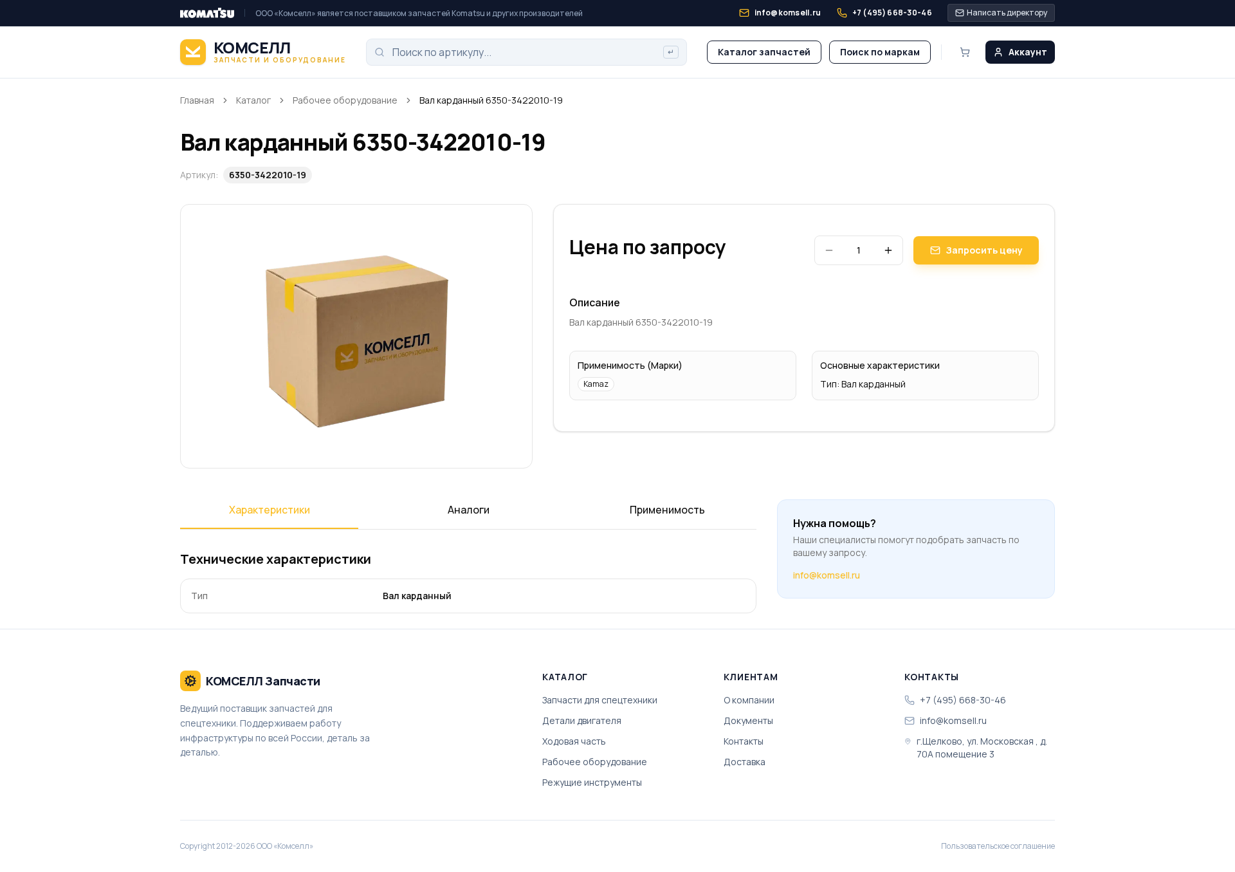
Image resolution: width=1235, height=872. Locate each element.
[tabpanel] (468, 581)
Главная (197, 100)
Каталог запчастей (764, 52)
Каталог (253, 100)
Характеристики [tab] (269, 510)
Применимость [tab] (667, 510)
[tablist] (468, 514)
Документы (748, 720)
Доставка (744, 762)
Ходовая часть (574, 741)
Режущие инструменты (592, 782)
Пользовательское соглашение (998, 846)
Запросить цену (984, 250)
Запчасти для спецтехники (599, 700)
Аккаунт (1028, 52)
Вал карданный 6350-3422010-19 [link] (491, 100)
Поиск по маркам (880, 52)
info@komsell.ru (826, 575)
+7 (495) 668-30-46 (963, 700)
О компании (749, 700)
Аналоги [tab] (468, 510)
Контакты (744, 741)
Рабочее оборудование (345, 100)
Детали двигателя (581, 720)
